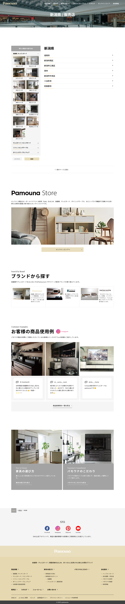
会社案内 (104, 569)
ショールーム (37, 589)
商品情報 (47, 3)
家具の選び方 (65, 3)
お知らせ (13, 598)
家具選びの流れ (50, 574)
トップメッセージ (108, 574)
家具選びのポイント (52, 576)
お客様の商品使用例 (19, 584)
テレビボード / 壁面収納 (54, 582)
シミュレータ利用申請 (71, 598)
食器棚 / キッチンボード (20, 574)
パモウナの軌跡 (107, 582)
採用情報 (116, 3)
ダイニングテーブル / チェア (22, 582)
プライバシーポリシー (56, 598)
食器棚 (49, 579)
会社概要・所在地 (108, 576)
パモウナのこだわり (79, 3)
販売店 (55, 3)
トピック (32, 598)
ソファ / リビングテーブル (21, 579)
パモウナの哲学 (107, 579)
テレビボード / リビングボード (22, 576)
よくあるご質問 (23, 598)
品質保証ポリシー (42, 598)
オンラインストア (104, 3)
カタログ (92, 3)
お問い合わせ (51, 589)
